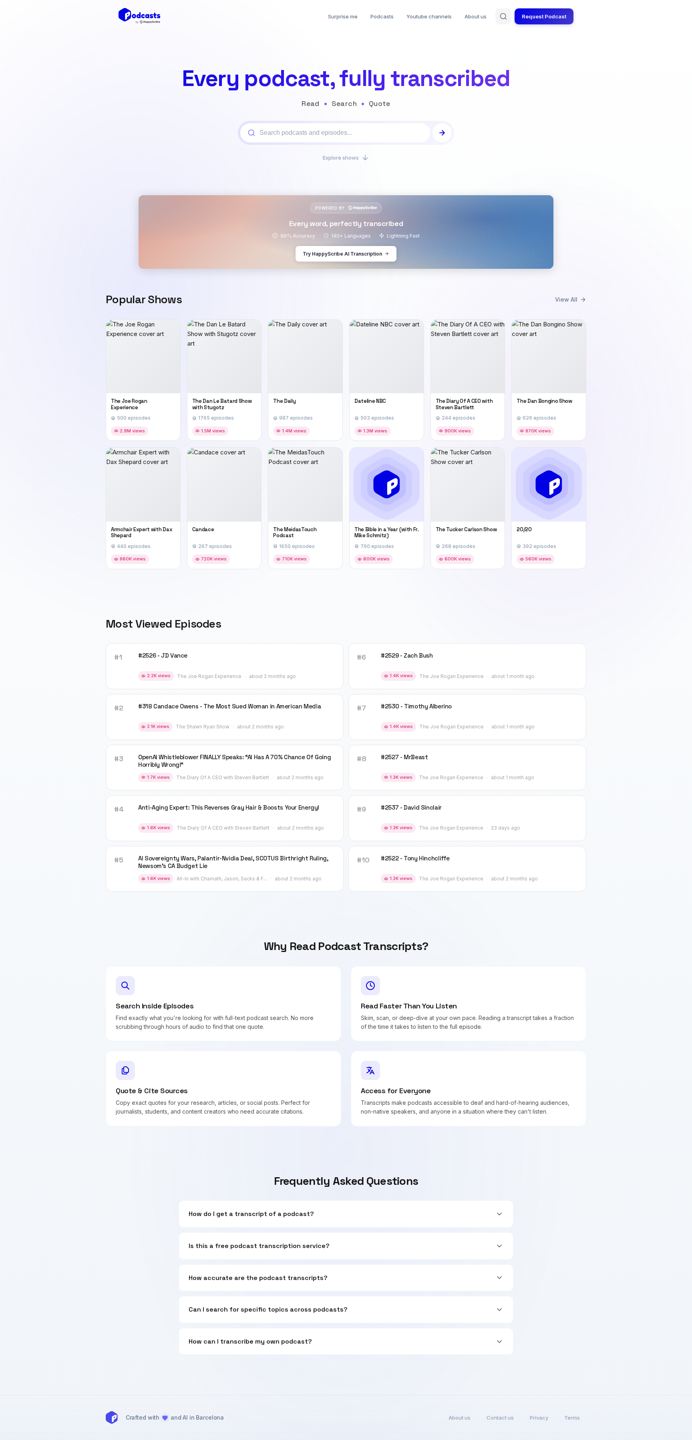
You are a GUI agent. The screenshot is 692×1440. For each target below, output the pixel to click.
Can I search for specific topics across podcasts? (268, 1309)
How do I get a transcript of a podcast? (251, 1214)
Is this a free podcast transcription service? (259, 1246)
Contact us (500, 1417)
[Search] (503, 16)
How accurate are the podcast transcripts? (258, 1278)
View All (566, 299)
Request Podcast (544, 16)
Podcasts (382, 16)
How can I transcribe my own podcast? (250, 1341)
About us (476, 16)
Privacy (539, 1417)
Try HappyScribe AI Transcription (342, 254)
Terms (572, 1417)
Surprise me (343, 16)
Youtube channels (429, 16)
